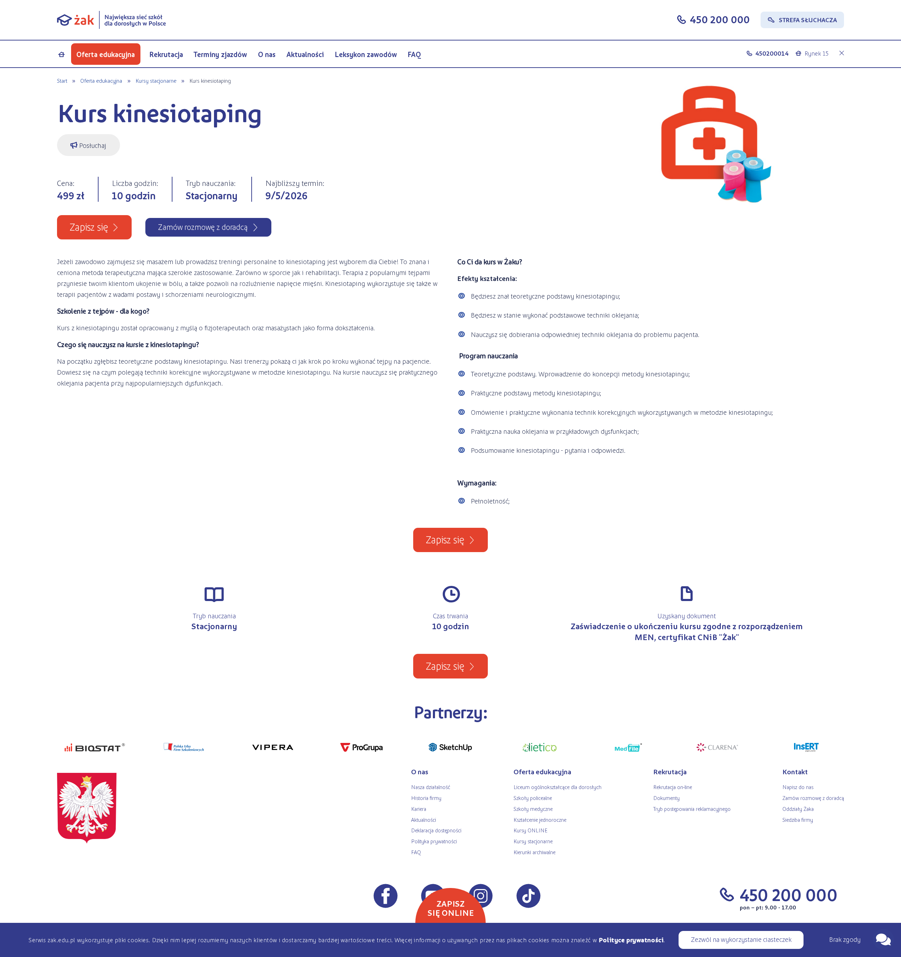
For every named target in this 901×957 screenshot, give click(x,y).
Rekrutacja (166, 54)
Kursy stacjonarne (156, 80)
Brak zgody (845, 939)
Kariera (418, 808)
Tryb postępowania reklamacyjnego (692, 808)
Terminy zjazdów (220, 54)
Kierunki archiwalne (534, 852)
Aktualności (305, 54)
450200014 (772, 53)
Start (62, 80)
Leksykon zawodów (366, 54)
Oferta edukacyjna (105, 54)
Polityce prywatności (631, 940)
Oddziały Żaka (798, 808)
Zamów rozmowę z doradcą (813, 797)
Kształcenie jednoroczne (539, 819)
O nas (267, 54)
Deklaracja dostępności (436, 830)
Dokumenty (666, 797)
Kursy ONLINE (530, 830)
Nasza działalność (430, 786)
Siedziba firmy (797, 819)
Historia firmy (426, 797)
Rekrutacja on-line (672, 786)
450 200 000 (720, 19)
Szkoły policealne (532, 797)
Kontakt (795, 771)
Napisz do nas (797, 786)
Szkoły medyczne (533, 808)
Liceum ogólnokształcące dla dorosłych (557, 786)
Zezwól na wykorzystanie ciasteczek (741, 939)
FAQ (414, 54)
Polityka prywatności (434, 841)
